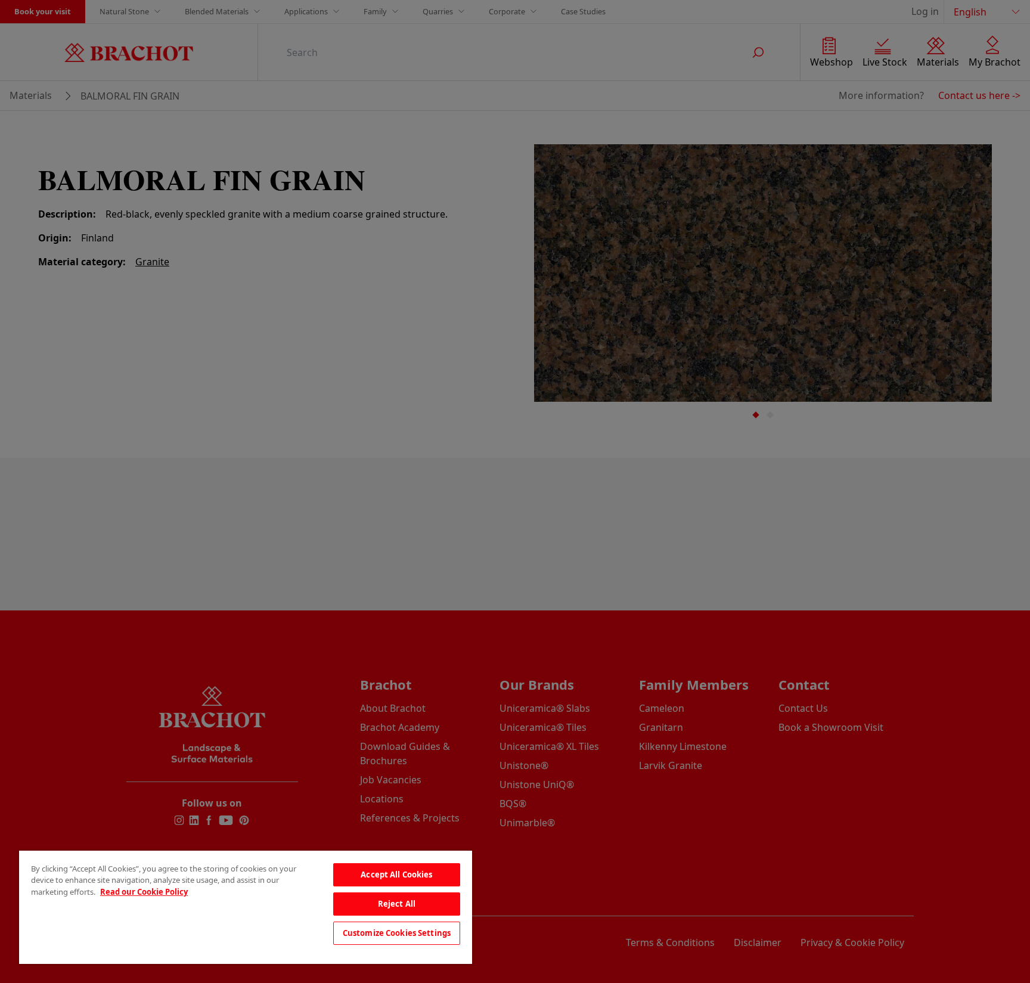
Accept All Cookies (396, 874)
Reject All (396, 903)
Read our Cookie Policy (144, 891)
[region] (245, 907)
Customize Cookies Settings (397, 933)
